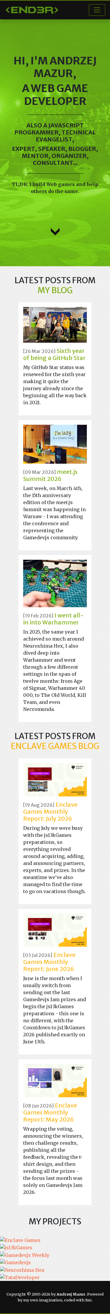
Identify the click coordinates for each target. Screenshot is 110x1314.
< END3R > (32, 10)
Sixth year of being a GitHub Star (54, 354)
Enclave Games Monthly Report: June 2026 (49, 961)
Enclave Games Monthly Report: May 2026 (50, 1112)
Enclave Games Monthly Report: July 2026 (50, 811)
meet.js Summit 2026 (50, 475)
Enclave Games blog (55, 746)
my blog (55, 290)
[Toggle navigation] (97, 10)
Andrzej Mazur (65, 67)
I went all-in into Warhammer (53, 619)
